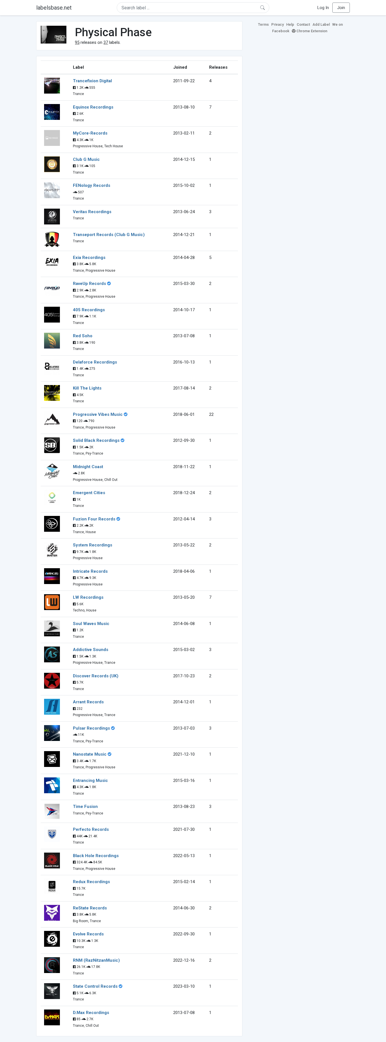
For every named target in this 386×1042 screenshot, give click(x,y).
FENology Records (91, 185)
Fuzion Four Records (94, 519)
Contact (303, 24)
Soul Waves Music (91, 623)
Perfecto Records (91, 829)
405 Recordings (89, 309)
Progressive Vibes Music (98, 414)
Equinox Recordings (93, 107)
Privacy (277, 24)
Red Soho (82, 335)
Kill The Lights (87, 388)
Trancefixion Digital (92, 80)
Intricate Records (90, 571)
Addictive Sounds (90, 649)
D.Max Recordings (91, 1012)
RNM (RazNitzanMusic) (96, 960)
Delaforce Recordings (95, 362)
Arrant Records (88, 701)
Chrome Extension (311, 31)
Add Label (321, 24)
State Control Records (95, 986)
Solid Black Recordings (96, 440)
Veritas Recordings (92, 211)
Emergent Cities (89, 492)
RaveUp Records (89, 283)
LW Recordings (88, 597)
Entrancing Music (90, 780)
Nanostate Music (90, 754)
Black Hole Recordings (96, 855)
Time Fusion (85, 806)
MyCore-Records (90, 133)
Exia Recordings (89, 257)
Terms (263, 24)
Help (290, 24)
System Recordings (92, 545)
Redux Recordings (91, 881)
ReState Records (90, 908)
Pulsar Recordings (91, 728)
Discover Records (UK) (95, 675)
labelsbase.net (54, 7)
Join (341, 7)
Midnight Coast (88, 466)
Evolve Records (88, 934)
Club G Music (86, 159)
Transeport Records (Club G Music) (109, 234)
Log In (323, 7)
